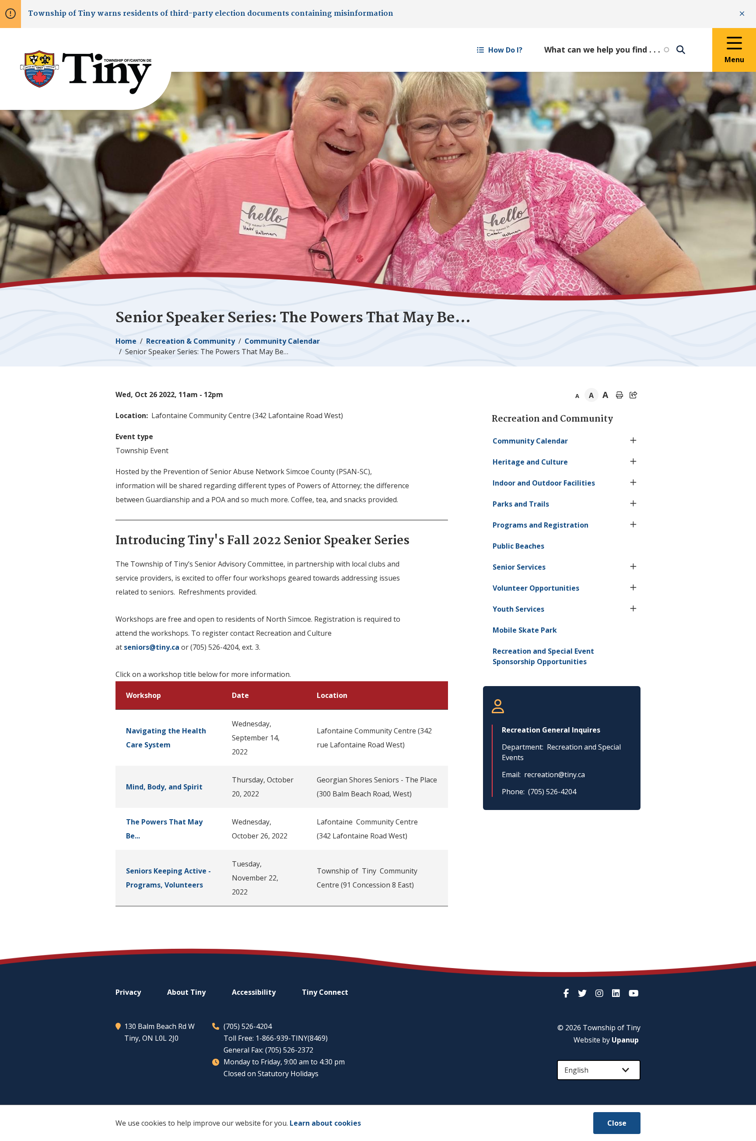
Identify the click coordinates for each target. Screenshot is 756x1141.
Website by (606, 1040)
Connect (325, 992)
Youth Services (518, 609)
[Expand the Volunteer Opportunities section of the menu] (633, 588)
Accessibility (254, 992)
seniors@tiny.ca (151, 647)
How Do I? (505, 50)
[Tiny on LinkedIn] (617, 993)
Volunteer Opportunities (536, 588)
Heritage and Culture (530, 462)
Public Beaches (518, 546)
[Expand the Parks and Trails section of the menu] (633, 504)
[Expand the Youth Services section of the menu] (633, 609)
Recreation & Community (190, 341)
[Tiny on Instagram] (600, 993)
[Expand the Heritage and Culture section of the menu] (633, 462)
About (186, 992)
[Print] (619, 395)
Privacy (128, 992)
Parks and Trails (521, 504)
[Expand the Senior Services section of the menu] (633, 567)
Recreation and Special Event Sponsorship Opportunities (543, 656)
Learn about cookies (325, 1123)
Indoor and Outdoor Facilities (544, 483)
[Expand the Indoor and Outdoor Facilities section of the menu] (633, 483)
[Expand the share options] (633, 395)
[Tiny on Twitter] (583, 993)
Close (616, 1123)
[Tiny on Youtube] (634, 993)
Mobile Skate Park (525, 630)
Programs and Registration (540, 525)
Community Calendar (282, 341)
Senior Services (519, 567)
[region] (282, 793)
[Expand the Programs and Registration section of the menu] (633, 525)
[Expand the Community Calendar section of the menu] (633, 441)
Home (126, 341)
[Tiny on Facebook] (567, 993)
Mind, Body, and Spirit (164, 787)
